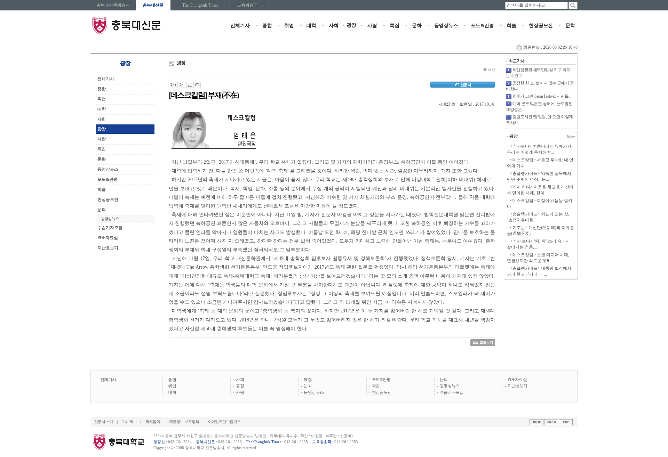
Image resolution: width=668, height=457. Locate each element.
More (571, 136)
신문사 (465, 85)
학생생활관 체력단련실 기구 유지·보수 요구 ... (539, 72)
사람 (372, 25)
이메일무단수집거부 (224, 422)
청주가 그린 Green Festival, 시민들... (541, 96)
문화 (417, 25)
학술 (511, 25)
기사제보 (129, 422)
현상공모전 (541, 25)
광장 (351, 25)
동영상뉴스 (446, 25)
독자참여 (153, 422)
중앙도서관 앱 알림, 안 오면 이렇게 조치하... (539, 119)
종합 (267, 25)
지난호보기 (107, 247)
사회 (334, 25)
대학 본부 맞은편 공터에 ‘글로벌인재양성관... (539, 106)
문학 (570, 25)
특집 (394, 25)
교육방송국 (247, 5)
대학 (311, 25)
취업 (289, 25)
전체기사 (239, 25)
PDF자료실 (107, 237)
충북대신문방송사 (113, 5)
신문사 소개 (103, 422)
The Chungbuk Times (200, 5)
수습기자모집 (109, 227)
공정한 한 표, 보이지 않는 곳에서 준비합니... (540, 86)
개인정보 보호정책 (184, 422)
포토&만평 (482, 25)
